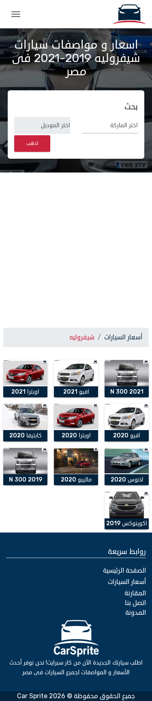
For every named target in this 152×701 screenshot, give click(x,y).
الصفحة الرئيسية (124, 570)
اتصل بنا (135, 603)
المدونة (135, 612)
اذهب (32, 143)
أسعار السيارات (123, 337)
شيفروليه (81, 337)
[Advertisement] (76, 248)
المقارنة (135, 593)
